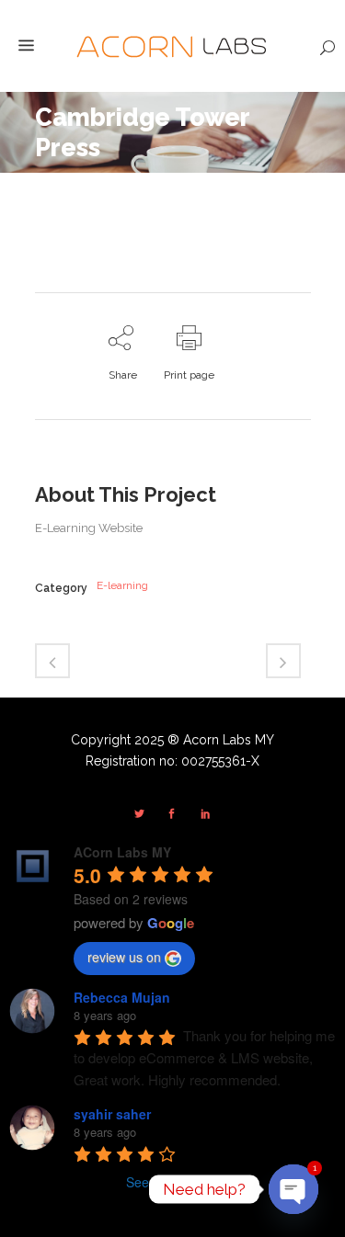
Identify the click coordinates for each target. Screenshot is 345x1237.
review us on (124, 957)
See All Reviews (172, 1182)
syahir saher (112, 1114)
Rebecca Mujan (122, 997)
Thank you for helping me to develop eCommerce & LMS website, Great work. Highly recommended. (206, 1057)
